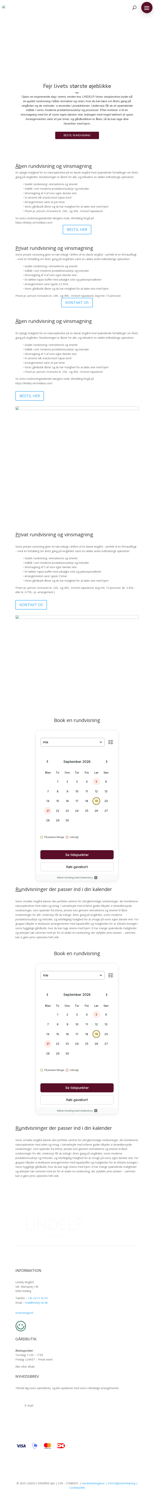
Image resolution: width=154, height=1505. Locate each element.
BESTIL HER (77, 229)
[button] (146, 7)
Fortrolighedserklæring (121, 1483)
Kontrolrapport (24, 1313)
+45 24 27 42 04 (38, 1298)
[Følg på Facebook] (69, 1258)
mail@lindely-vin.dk (36, 1302)
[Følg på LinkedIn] (85, 1258)
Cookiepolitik (77, 1487)
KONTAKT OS (77, 302)
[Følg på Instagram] (77, 1258)
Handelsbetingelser (93, 1483)
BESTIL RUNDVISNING (77, 135)
